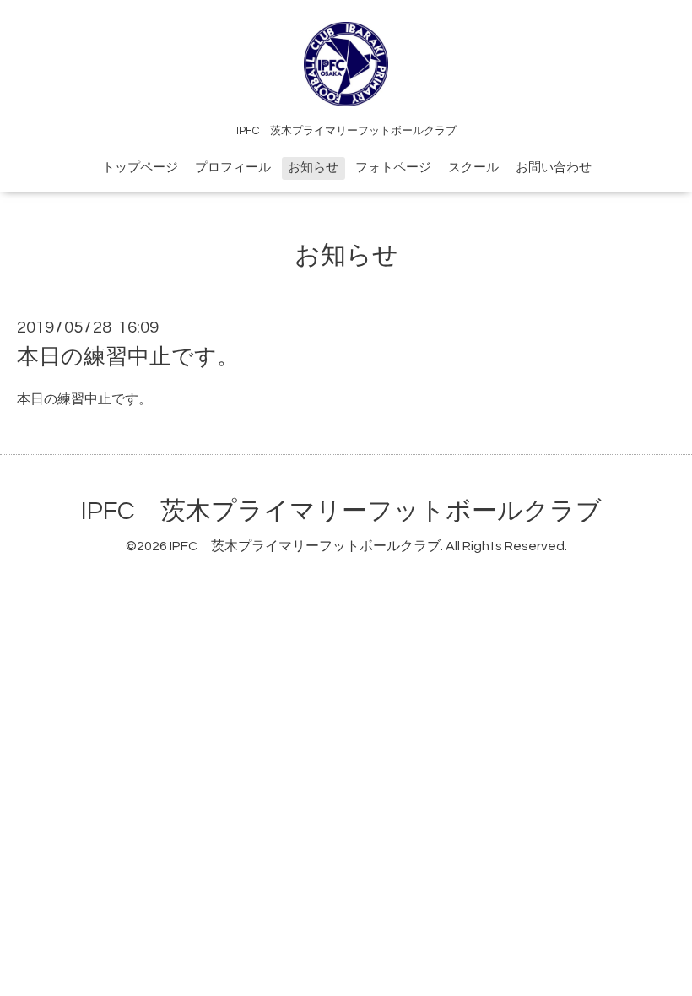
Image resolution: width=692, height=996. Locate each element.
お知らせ (313, 167)
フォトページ (393, 167)
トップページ (140, 167)
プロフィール (233, 167)
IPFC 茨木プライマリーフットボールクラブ (341, 511)
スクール (473, 167)
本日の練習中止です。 (128, 357)
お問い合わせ (554, 167)
